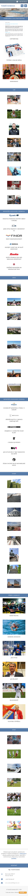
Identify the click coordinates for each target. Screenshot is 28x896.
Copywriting (14, 39)
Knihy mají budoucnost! (14, 239)
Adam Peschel (14, 615)
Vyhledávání (22, 5)
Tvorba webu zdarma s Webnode (12, 892)
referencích (23, 853)
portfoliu (13, 858)
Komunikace (14, 81)
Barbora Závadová (14, 637)
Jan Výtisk (14, 657)
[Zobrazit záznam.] (14, 36)
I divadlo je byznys (14, 442)
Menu (25, 5)
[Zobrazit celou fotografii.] (14, 99)
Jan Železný (14, 679)
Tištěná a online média (14, 60)
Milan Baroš (14, 700)
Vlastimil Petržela (14, 721)
